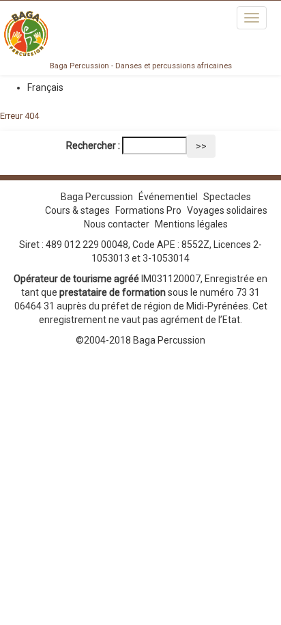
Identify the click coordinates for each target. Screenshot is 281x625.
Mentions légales (191, 224)
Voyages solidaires (227, 210)
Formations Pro (148, 210)
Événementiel (168, 196)
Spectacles (227, 196)
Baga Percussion (97, 196)
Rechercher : (93, 145)
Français (45, 87)
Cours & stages (77, 210)
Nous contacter (116, 224)
